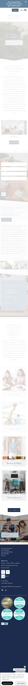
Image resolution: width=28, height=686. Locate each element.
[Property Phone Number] (3, 10)
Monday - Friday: (5, 563)
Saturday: (3, 565)
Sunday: (3, 568)
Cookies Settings (21, 683)
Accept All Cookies (7, 683)
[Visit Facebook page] (3, 572)
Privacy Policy (4, 581)
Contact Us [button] (6, 535)
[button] (25, 2)
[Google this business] (8, 572)
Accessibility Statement (6, 583)
